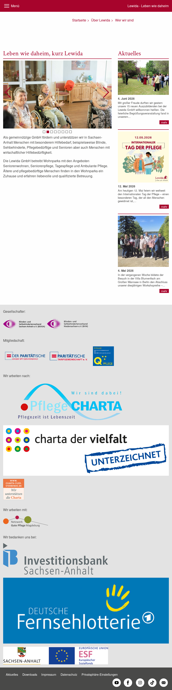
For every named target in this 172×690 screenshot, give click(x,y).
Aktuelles (12, 674)
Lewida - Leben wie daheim (148, 5)
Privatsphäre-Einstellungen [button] (100, 674)
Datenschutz (69, 674)
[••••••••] (57, 94)
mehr (164, 122)
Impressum (48, 674)
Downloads (29, 674)
